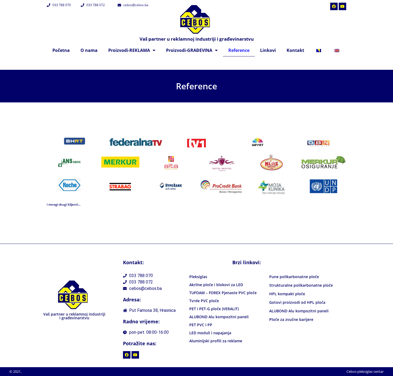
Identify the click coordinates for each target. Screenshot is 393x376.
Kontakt (295, 50)
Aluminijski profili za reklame (215, 340)
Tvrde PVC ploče (204, 300)
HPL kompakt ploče (287, 293)
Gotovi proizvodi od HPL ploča (297, 302)
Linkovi (268, 50)
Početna (61, 50)
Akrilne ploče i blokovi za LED (216, 284)
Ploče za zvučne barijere (291, 319)
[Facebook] (334, 6)
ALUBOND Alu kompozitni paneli (219, 316)
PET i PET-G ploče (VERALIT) (214, 308)
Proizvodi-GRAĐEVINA (189, 50)
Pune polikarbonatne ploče (294, 276)
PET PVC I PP (200, 324)
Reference (238, 50)
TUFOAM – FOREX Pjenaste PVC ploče (223, 292)
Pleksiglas (198, 276)
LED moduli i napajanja (210, 332)
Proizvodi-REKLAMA (129, 50)
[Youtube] (342, 6)
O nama (89, 50)
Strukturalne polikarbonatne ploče (301, 285)
